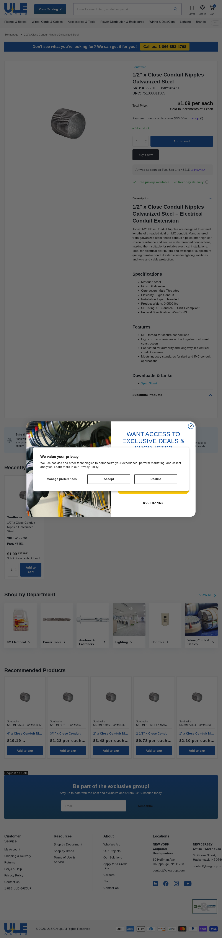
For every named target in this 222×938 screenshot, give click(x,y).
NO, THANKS (153, 502)
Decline (156, 479)
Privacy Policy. (89, 466)
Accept (109, 479)
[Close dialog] (190, 426)
